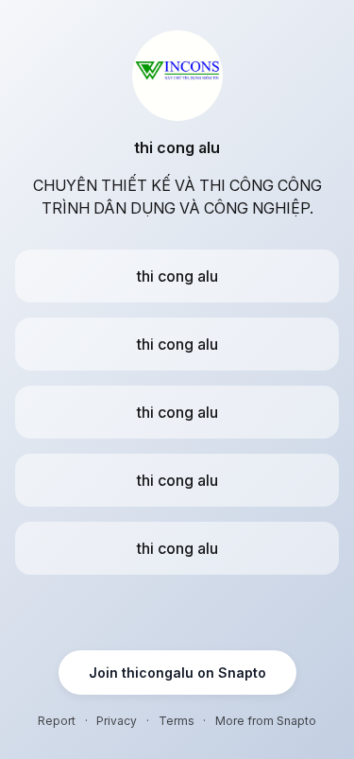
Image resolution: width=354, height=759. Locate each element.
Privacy (116, 721)
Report (57, 721)
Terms (176, 721)
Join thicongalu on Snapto (177, 672)
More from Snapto (265, 721)
